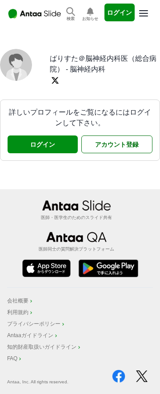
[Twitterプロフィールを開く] (55, 80)
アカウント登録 (117, 144)
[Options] (143, 13)
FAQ (12, 358)
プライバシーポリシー (33, 324)
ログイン (119, 12)
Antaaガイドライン (30, 335)
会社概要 (17, 301)
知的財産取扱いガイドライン (41, 347)
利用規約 (17, 312)
